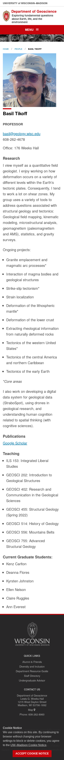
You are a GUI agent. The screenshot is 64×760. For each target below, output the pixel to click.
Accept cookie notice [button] (32, 753)
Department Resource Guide (32, 671)
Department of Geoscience (34, 11)
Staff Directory (32, 676)
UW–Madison (25, 3)
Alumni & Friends (32, 662)
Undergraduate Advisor (32, 680)
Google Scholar (15, 443)
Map (30, 710)
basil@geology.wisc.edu (21, 133)
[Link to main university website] (32, 646)
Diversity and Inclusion (32, 666)
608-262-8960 (36, 714)
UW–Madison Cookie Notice (28, 745)
